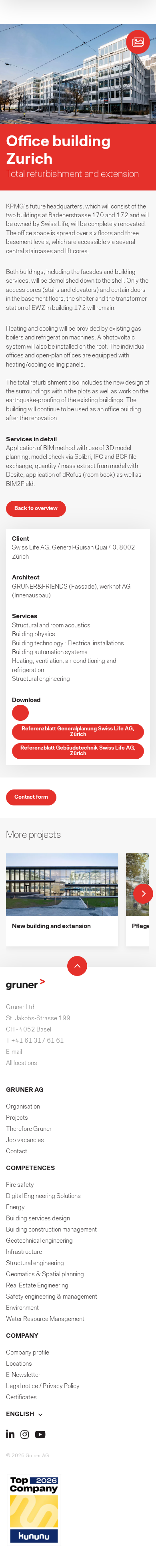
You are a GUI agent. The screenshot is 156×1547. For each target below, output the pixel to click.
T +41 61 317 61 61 (35, 1041)
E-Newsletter (23, 1375)
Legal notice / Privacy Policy (43, 1386)
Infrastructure (24, 1252)
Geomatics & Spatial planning (45, 1274)
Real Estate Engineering (37, 1286)
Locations (19, 1364)
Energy (15, 1207)
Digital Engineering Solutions (43, 1196)
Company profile (27, 1353)
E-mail (14, 1052)
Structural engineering (35, 1263)
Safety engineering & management (51, 1297)
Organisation (23, 1107)
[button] (78, 1414)
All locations (21, 1063)
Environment (22, 1308)
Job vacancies (25, 1140)
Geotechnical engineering (39, 1241)
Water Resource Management (45, 1319)
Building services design (38, 1219)
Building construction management (51, 1230)
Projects (17, 1118)
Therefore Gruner (29, 1129)
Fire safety (20, 1185)
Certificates (21, 1397)
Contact (16, 1151)
